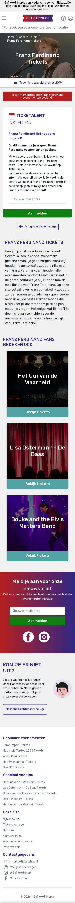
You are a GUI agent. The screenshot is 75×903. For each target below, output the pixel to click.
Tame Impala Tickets (16, 745)
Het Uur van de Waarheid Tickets (24, 782)
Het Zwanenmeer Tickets (19, 762)
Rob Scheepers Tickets (18, 799)
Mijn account (11, 819)
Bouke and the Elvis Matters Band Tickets (30, 793)
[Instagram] (44, 636)
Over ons (8, 830)
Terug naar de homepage (40, 226)
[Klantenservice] (63, 18)
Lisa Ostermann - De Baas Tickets (25, 787)
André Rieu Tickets (15, 756)
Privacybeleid (11, 847)
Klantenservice (12, 836)
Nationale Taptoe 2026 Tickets (23, 750)
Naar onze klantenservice (22, 709)
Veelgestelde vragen (23, 867)
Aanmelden (37, 213)
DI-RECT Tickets (13, 767)
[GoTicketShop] (37, 18)
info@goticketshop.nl (24, 861)
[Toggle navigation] (10, 18)
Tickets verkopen (14, 824)
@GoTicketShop (20, 872)
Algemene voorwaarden (18, 841)
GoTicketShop (19, 878)
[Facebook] (28, 636)
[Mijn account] (70, 18)
